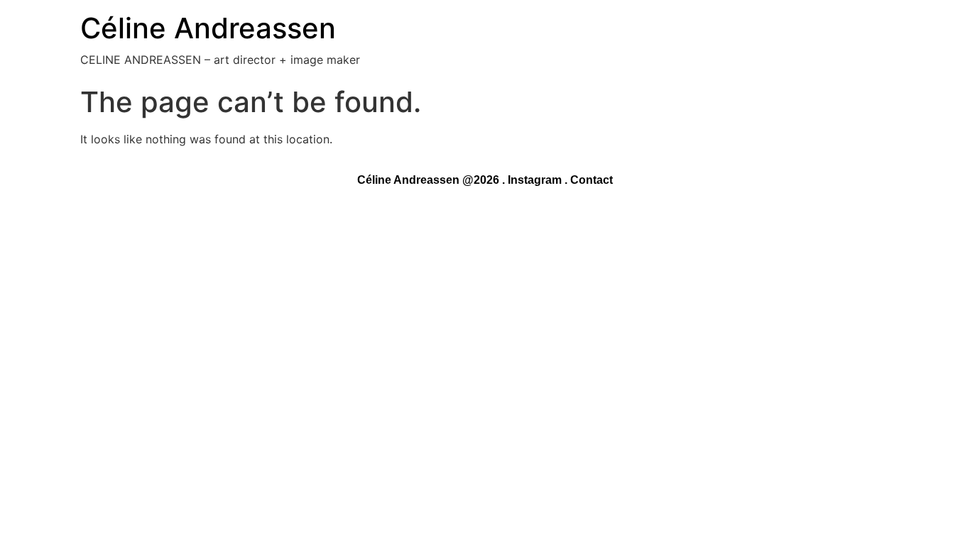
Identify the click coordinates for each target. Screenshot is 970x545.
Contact (591, 180)
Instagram (535, 180)
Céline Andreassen (208, 28)
